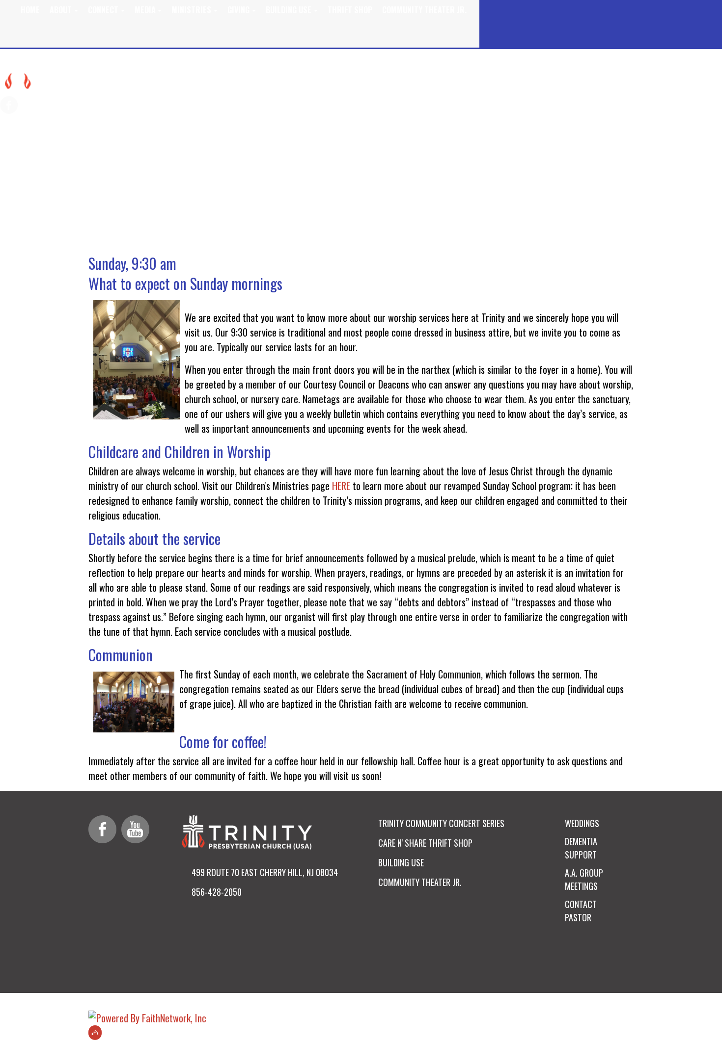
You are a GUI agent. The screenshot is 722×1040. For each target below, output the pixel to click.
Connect (103, 10)
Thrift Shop (350, 10)
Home (30, 10)
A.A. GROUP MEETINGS (584, 879)
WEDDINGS (582, 823)
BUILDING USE (401, 862)
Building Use (288, 10)
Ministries (191, 10)
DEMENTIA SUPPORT (581, 848)
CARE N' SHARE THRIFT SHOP (425, 842)
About (61, 10)
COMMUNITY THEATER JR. (420, 882)
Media (145, 10)
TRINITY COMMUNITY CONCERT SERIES (441, 823)
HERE (341, 485)
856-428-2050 (217, 891)
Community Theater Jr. (424, 10)
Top (95, 1032)
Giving (238, 10)
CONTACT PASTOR (581, 911)
